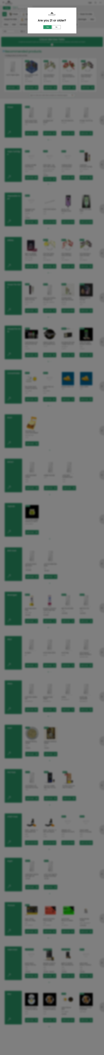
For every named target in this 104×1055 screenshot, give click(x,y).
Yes (47, 27)
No (56, 27)
